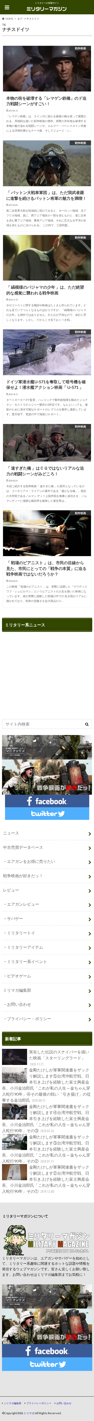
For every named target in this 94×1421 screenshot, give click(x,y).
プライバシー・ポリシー (29, 1018)
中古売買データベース (23, 847)
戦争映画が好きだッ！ (23, 875)
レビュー (11, 890)
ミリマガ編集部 (17, 990)
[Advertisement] (44, 676)
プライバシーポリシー (38, 1403)
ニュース (11, 832)
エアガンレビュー (23, 904)
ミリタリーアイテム (25, 947)
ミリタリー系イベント (27, 961)
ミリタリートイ (21, 932)
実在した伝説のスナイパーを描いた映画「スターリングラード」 (59, 1057)
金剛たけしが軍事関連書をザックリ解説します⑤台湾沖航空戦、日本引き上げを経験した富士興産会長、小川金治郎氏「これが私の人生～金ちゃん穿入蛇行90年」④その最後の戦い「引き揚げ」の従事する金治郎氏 (46, 1084)
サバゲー (15, 918)
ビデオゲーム (19, 975)
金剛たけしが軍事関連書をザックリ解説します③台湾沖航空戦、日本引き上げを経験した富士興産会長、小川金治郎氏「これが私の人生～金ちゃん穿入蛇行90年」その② (46, 1148)
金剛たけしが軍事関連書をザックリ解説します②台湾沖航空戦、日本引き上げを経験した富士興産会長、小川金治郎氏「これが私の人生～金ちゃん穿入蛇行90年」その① (46, 1179)
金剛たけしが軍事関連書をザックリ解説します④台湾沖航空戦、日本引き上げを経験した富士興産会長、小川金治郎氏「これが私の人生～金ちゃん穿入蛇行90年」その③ (46, 1118)
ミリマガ (29, 1413)
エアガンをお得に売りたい (31, 861)
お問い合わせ (19, 1004)
